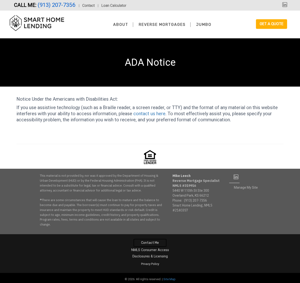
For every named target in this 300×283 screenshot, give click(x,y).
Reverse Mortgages (162, 24)
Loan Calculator (113, 5)
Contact (88, 5)
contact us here (149, 113)
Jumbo (203, 24)
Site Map (169, 279)
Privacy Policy (150, 264)
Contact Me (150, 243)
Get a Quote (271, 24)
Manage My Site (246, 187)
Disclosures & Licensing (150, 256)
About (120, 24)
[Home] (36, 23)
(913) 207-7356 (57, 5)
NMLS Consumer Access (150, 250)
